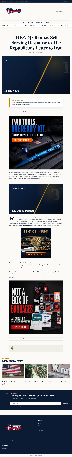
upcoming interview (28, 225)
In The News (36, 33)
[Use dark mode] (69, 1)
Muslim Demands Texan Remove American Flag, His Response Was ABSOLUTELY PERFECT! (12, 383)
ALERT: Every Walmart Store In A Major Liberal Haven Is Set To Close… (31, 25)
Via (11, 277)
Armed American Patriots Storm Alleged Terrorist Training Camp (35, 382)
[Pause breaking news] (69, 25)
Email (21, 111)
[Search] (68, 11)
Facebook (17, 111)
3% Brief (65, 1)
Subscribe (65, 403)
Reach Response (38, 455)
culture (4, 379)
